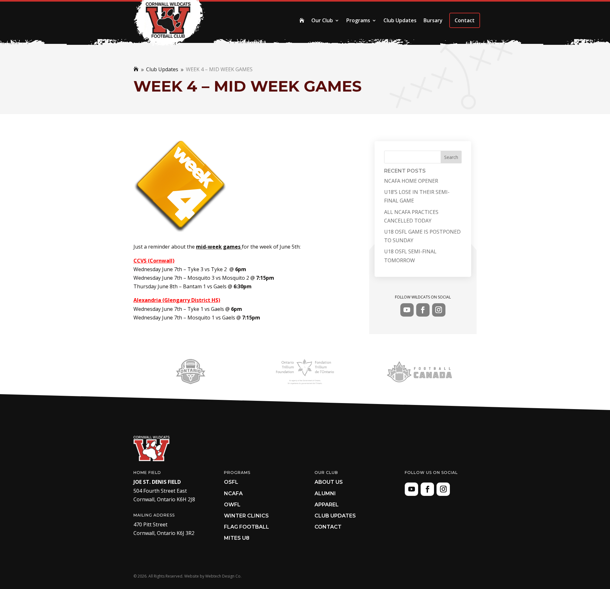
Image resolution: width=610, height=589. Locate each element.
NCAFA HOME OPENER (411, 180)
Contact (465, 20)
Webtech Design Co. (223, 576)
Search (451, 157)
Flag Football (246, 527)
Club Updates (400, 20)
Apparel (327, 505)
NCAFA (233, 493)
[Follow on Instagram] (438, 310)
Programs (358, 20)
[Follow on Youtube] (407, 310)
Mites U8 (236, 538)
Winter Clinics (246, 516)
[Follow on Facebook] (423, 310)
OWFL (232, 505)
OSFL (231, 482)
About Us (329, 482)
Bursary (433, 20)
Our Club (322, 20)
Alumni (325, 493)
